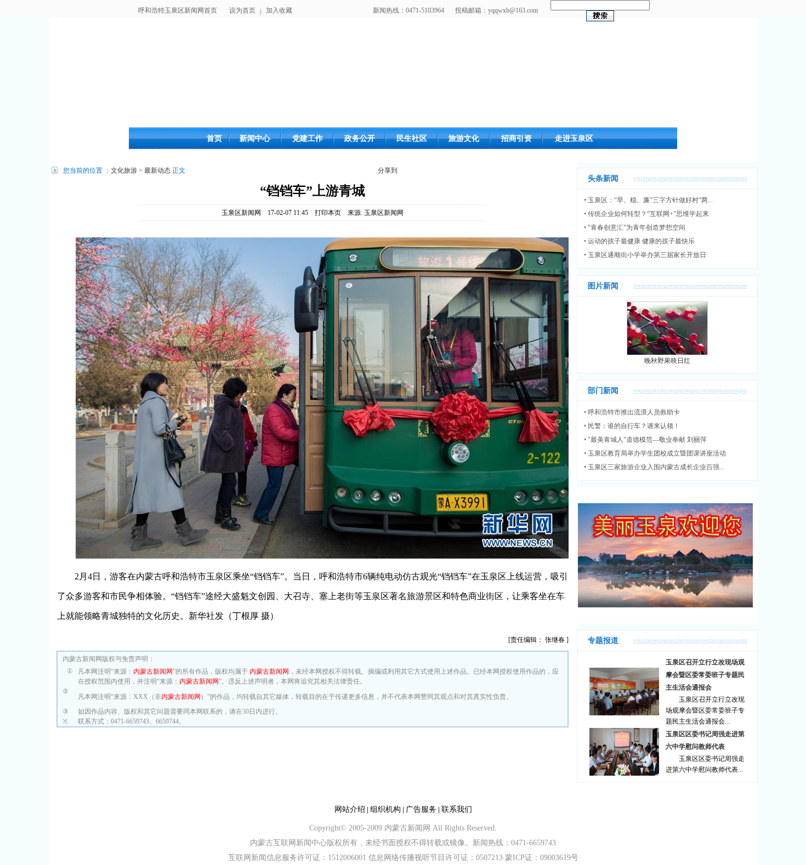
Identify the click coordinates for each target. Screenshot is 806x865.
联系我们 (456, 809)
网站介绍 (349, 809)
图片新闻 (603, 286)
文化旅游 (124, 170)
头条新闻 (603, 178)
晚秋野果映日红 (667, 361)
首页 (214, 138)
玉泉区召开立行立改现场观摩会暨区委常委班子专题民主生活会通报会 (705, 674)
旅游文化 (464, 138)
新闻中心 (255, 138)
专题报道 (603, 640)
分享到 (388, 170)
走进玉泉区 (574, 138)
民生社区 (411, 138)
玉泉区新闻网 (241, 213)
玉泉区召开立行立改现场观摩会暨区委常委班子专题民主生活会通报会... (705, 710)
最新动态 (157, 170)
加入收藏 (279, 10)
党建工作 (307, 138)
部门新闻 (603, 390)
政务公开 (359, 138)
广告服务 (421, 809)
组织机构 (385, 809)
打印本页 (328, 213)
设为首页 (242, 10)
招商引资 (516, 138)
